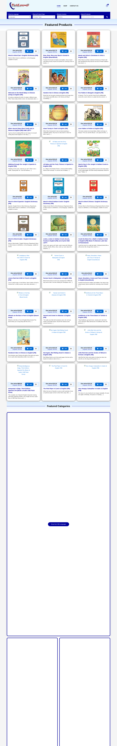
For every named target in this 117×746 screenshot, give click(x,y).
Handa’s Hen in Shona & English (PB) (56, 93)
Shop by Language (13, 14)
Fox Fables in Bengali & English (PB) (90, 93)
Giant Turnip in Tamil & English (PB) (55, 128)
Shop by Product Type (39, 14)
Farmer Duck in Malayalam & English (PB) (57, 278)
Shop (65, 6)
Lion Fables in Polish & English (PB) (90, 128)
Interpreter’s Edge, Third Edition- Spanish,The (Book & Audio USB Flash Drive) (21, 390)
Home (59, 6)
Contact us (74, 6)
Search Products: (86, 14)
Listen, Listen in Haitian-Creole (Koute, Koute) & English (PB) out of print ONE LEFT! (56, 241)
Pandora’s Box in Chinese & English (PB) (22, 353)
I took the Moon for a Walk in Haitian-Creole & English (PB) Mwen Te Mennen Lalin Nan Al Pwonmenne (93, 241)
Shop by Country (61, 14)
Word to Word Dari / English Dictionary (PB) (23, 55)
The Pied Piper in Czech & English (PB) (56, 388)
